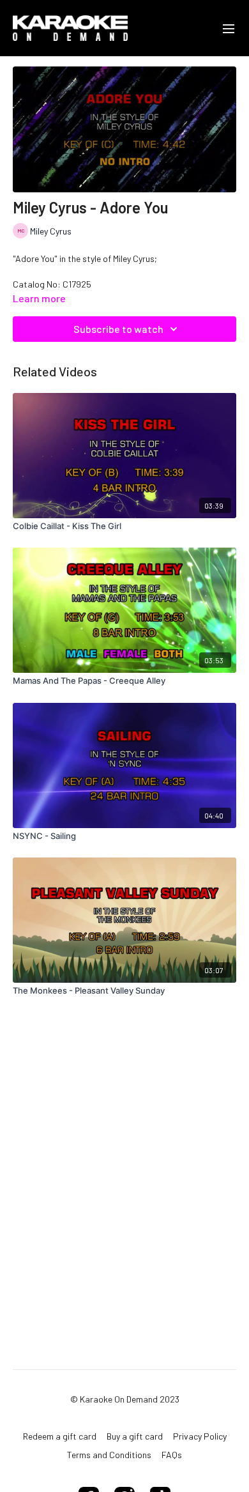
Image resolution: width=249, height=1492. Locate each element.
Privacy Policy (200, 1436)
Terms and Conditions (109, 1454)
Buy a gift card (135, 1436)
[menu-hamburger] (228, 28)
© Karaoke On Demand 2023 (124, 1399)
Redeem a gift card (59, 1436)
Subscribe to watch (118, 329)
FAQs (172, 1454)
